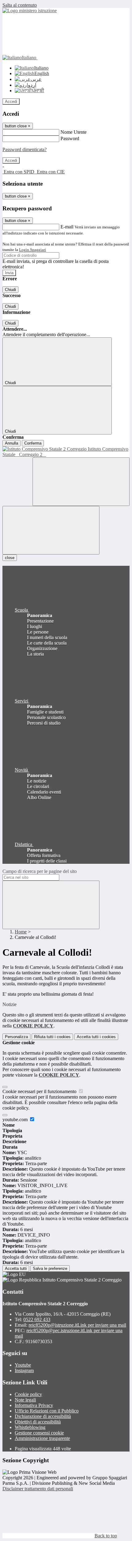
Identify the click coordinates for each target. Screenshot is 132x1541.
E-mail (66, 226)
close (9, 557)
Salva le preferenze (50, 1268)
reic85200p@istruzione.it (77, 1325)
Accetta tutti (96, 1036)
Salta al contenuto (19, 5)
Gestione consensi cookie (39, 1432)
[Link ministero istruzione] (29, 10)
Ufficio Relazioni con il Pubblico (47, 1410)
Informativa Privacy (34, 1405)
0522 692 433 (36, 1319)
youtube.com (15, 1119)
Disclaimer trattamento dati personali (37, 1488)
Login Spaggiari (32, 249)
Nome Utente (73, 132)
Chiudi (10, 289)
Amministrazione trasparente (42, 1438)
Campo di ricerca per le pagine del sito (39, 871)
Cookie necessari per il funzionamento (40, 1091)
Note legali (25, 1399)
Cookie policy (28, 1394)
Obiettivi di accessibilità (38, 1421)
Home (21, 931)
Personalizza (16, 1036)
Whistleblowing (30, 1427)
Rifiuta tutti (52, 1036)
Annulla (11, 443)
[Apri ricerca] (81, 481)
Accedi (11, 101)
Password (69, 138)
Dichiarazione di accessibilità (43, 1416)
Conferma (32, 443)
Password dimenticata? (24, 149)
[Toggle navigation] (50, 530)
